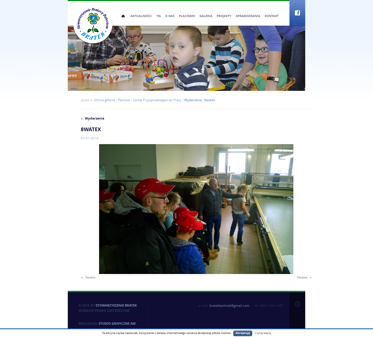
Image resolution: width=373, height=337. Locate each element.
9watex (302, 277)
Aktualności (141, 16)
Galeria (205, 16)
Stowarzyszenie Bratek (116, 305)
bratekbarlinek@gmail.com (229, 305)
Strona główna (123, 16)
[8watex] (196, 209)
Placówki (187, 16)
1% (158, 16)
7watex (90, 277)
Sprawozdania (248, 16)
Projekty (224, 16)
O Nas (170, 16)
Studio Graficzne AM (117, 323)
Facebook (297, 13)
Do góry (297, 314)
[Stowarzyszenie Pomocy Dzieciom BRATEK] (93, 24)
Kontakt (272, 16)
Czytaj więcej (263, 333)
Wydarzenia (92, 118)
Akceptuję (242, 333)
